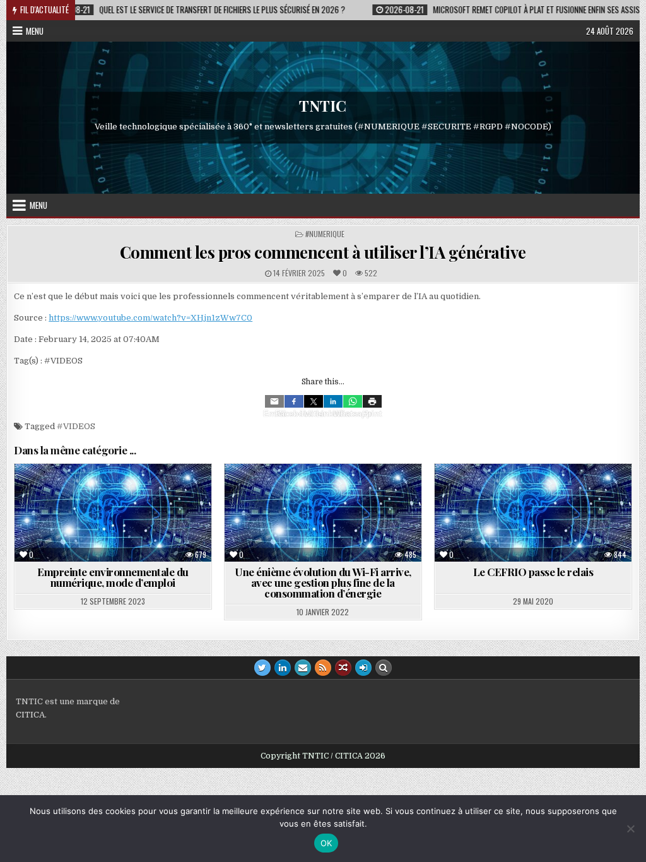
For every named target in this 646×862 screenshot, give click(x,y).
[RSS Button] (323, 667)
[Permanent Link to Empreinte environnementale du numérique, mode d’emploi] (113, 513)
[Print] (372, 401)
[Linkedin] (333, 401)
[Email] (274, 401)
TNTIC (322, 106)
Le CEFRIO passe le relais (533, 572)
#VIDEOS (76, 426)
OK (326, 843)
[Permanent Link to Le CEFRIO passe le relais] (533, 513)
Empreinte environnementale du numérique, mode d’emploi (113, 577)
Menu (35, 31)
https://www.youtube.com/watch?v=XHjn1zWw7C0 (150, 317)
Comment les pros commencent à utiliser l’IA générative (323, 252)
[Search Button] (383, 667)
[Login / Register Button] (363, 667)
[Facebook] (294, 401)
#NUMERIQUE (324, 233)
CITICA (30, 714)
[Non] (630, 828)
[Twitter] (313, 401)
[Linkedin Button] (282, 667)
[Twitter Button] (262, 667)
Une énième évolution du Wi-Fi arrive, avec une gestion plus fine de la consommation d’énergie (323, 582)
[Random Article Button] (343, 667)
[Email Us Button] (303, 667)
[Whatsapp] (352, 401)
